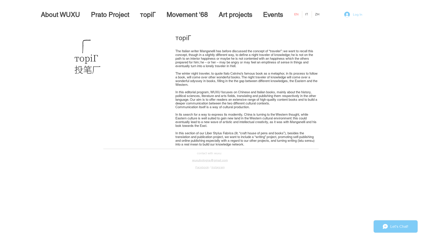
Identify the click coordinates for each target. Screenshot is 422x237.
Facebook (202, 167)
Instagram (218, 167)
